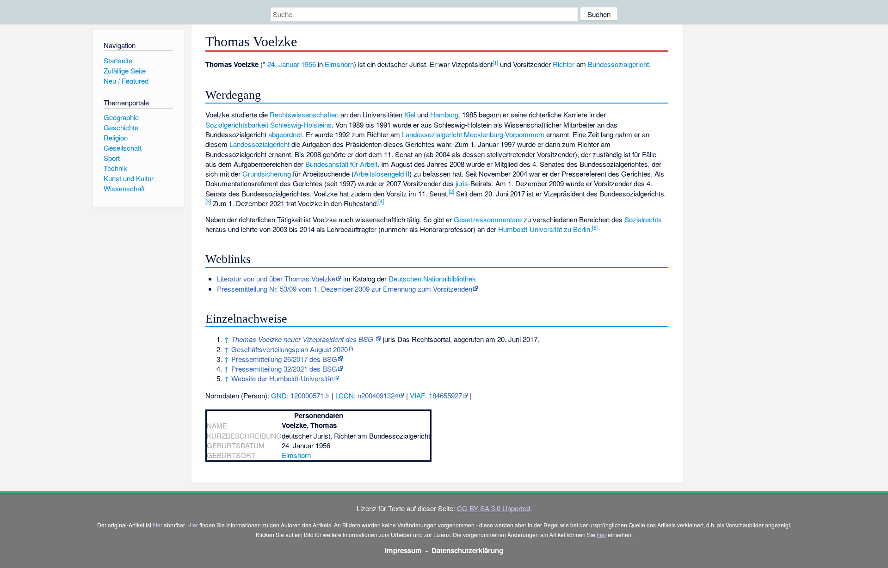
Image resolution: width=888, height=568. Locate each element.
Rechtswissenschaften (304, 114)
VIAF (417, 395)
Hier (192, 525)
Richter (563, 64)
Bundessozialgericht (618, 64)
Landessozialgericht (259, 144)
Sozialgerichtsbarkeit (236, 124)
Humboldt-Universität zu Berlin (544, 229)
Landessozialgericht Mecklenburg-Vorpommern (473, 134)
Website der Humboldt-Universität (282, 378)
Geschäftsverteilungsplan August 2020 (289, 349)
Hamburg (444, 114)
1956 (308, 64)
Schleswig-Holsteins (301, 124)
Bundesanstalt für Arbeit (341, 164)
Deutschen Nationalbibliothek (432, 278)
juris (462, 183)
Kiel (409, 114)
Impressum (403, 550)
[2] (451, 191)
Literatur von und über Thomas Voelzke (276, 278)
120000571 (307, 395)
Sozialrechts (643, 219)
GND (279, 395)
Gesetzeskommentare (488, 219)
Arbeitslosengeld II (381, 173)
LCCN (344, 395)
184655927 (445, 395)
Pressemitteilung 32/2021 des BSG (284, 368)
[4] (381, 201)
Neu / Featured (126, 81)
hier (157, 525)
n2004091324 (378, 395)
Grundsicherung (266, 173)
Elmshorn (339, 64)
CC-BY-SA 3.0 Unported (493, 508)
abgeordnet (285, 134)
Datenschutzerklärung (467, 550)
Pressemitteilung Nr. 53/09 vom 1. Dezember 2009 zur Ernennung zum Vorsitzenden (344, 288)
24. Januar (283, 64)
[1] (495, 62)
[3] (208, 201)
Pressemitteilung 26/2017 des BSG (284, 359)
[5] (595, 227)
